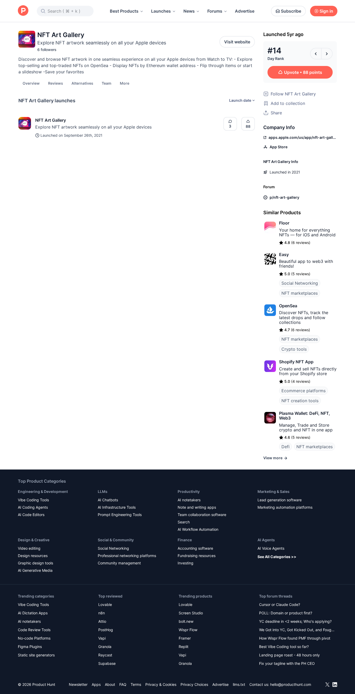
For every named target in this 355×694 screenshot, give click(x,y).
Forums (214, 11)
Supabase (107, 663)
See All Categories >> (277, 556)
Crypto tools (294, 349)
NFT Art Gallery (50, 120)
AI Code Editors (31, 514)
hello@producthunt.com (290, 684)
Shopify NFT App (296, 361)
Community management (119, 563)
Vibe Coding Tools (33, 500)
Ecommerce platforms (303, 390)
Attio (102, 621)
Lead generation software (280, 500)
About (110, 684)
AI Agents (266, 540)
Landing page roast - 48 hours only (289, 655)
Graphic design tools (35, 563)
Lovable (105, 604)
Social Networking (299, 283)
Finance (185, 540)
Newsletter (78, 684)
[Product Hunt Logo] (23, 11)
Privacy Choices (194, 684)
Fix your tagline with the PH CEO (287, 663)
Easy (284, 254)
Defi (285, 446)
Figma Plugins (30, 646)
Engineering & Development (43, 491)
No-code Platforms (34, 638)
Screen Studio (191, 613)
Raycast (105, 655)
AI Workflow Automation (198, 529)
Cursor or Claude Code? (279, 604)
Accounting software (195, 548)
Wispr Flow (188, 629)
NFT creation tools (299, 400)
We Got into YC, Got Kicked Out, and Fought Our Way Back (297, 630)
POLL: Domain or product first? (285, 613)
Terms (136, 684)
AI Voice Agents (271, 548)
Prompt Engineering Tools (120, 514)
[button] (124, 83)
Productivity (189, 491)
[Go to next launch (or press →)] (327, 53)
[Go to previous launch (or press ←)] (316, 53)
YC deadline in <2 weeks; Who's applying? (295, 621)
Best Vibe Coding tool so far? (284, 646)
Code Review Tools (34, 629)
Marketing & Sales (274, 491)
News (189, 11)
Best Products (124, 11)
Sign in (326, 11)
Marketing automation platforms (285, 507)
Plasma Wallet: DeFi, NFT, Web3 (304, 416)
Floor (284, 223)
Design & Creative (33, 540)
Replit (183, 646)
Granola (104, 646)
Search (184, 522)
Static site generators (36, 655)
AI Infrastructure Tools (117, 507)
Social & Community (116, 540)
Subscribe (291, 11)
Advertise (244, 11)
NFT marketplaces (299, 293)
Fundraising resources (196, 555)
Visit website (237, 41)
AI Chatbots (108, 500)
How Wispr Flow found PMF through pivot (294, 638)
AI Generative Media (35, 570)
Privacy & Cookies (160, 684)
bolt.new (186, 621)
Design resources (33, 555)
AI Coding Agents (33, 507)
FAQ (122, 684)
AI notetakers (189, 500)
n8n (101, 613)
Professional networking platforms (127, 555)
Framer (185, 638)
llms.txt (239, 684)
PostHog (105, 629)
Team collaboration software (202, 514)
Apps (96, 684)
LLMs (102, 491)
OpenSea (288, 305)
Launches (161, 11)
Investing (185, 563)
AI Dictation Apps (33, 613)
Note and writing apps (197, 507)
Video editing (29, 548)
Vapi (102, 638)
